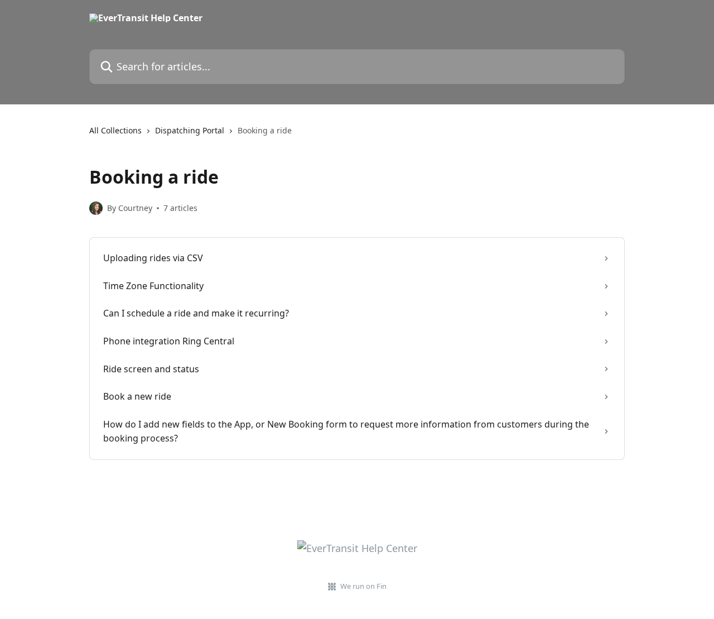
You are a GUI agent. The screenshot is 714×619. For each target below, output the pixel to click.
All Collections (115, 130)
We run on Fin (363, 586)
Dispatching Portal (189, 130)
